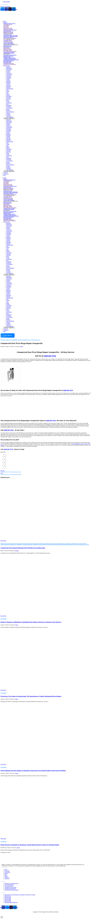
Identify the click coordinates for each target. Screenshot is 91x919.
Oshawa (8, 95)
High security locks (7, 28)
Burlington (8, 86)
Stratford (8, 110)
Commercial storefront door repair (11, 59)
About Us (5, 329)
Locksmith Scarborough (27, 544)
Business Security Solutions (16, 543)
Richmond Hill (9, 88)
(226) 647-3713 (50, 356)
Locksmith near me (7, 24)
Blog (4, 331)
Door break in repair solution (9, 55)
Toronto (8, 72)
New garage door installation (9, 38)
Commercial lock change (9, 52)
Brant (7, 104)
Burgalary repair (7, 56)
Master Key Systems (46, 544)
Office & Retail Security (56, 544)
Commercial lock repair (8, 53)
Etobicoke (8, 75)
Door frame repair (7, 61)
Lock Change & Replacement (10, 544)
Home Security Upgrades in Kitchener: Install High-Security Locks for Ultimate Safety (30, 845)
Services (5, 178)
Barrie (7, 100)
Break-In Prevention (5, 543)
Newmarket (9, 96)
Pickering (8, 97)
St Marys (8, 114)
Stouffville (8, 106)
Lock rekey (6, 26)
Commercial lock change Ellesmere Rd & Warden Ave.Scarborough (23, 548)
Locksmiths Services (35, 339)
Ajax (7, 92)
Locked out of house (8, 29)
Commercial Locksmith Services (46, 543)
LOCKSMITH (19, 544)
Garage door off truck (8, 37)
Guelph (8, 79)
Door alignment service (8, 60)
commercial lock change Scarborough (30, 543)
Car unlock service (7, 40)
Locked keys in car (7, 41)
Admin (21, 346)
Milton (7, 93)
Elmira (7, 109)
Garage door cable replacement (10, 36)
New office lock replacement (9, 51)
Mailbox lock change (8, 32)
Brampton (8, 66)
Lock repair (6, 27)
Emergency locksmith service (10, 30)
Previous (2, 470)
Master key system (7, 49)
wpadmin (17, 550)
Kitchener (8, 78)
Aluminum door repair (8, 56)
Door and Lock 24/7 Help (6, 339)
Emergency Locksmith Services (73, 543)
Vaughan (8, 83)
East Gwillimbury (10, 111)
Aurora (7, 101)
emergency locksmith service (24, 339)
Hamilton (8, 70)
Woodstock (8, 105)
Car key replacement (8, 43)
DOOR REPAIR (14, 339)
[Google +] (4, 465)
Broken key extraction (8, 31)
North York (8, 73)
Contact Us (5, 330)
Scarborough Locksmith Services (69, 544)
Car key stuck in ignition (8, 43)
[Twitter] (4, 456)
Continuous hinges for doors (9, 58)
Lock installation (7, 30)
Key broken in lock (7, 50)
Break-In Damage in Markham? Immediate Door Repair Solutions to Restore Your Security (31, 622)
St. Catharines (9, 108)
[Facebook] (4, 459)
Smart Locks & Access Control (82, 544)
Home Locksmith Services (9, 23)
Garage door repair (7, 34)
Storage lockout (6, 48)
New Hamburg (9, 117)
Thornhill (8, 115)
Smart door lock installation (9, 64)
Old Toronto (9, 69)
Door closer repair (7, 46)
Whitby (8, 91)
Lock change (6, 25)
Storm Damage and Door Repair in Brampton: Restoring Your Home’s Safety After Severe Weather (33, 770)
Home (4, 177)
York (7, 90)
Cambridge (8, 77)
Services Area (6, 222)
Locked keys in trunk (8, 42)
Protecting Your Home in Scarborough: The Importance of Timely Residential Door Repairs (31, 696)
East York (8, 99)
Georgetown (9, 102)
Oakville (8, 84)
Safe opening (6, 47)
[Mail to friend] (4, 468)
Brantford (8, 81)
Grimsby (8, 113)
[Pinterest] (4, 462)
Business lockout (7, 45)
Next (2, 473)
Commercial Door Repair (9, 57)
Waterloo (8, 87)
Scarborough (9, 74)
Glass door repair (7, 62)
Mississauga (9, 68)
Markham (8, 82)
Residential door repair (8, 63)
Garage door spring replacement (10, 35)
